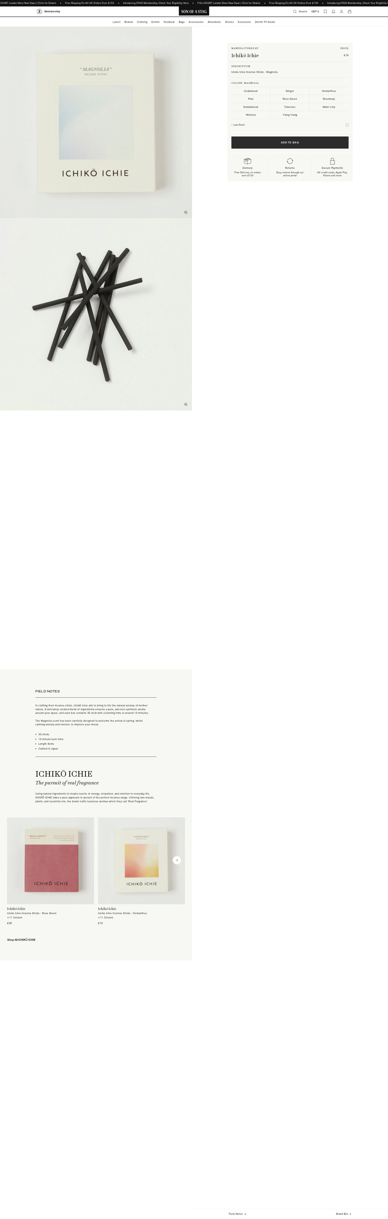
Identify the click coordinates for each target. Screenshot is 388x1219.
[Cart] (350, 11)
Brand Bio (342, 1214)
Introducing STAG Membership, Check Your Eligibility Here (156, 3)
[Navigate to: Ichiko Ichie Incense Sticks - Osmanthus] (141, 871)
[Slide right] (177, 860)
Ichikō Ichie (245, 55)
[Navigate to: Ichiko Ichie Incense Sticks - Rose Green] (50, 871)
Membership (52, 11)
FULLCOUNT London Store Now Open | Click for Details (229, 3)
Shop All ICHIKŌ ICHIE (21, 940)
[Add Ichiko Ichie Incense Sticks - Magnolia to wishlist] (347, 125)
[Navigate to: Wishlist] (325, 11)
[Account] (341, 11)
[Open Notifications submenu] (333, 11)
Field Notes (236, 1214)
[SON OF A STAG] (194, 11)
